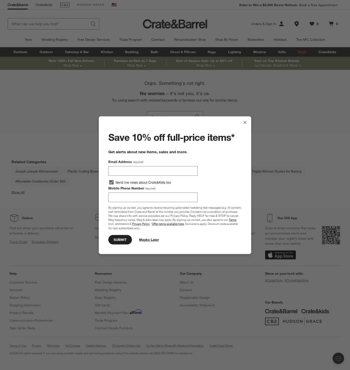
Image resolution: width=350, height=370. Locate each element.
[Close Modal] (245, 122)
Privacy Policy (141, 224)
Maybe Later (149, 239)
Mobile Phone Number (131, 188)
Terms (232, 220)
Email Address (125, 162)
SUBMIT (120, 239)
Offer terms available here (168, 224)
